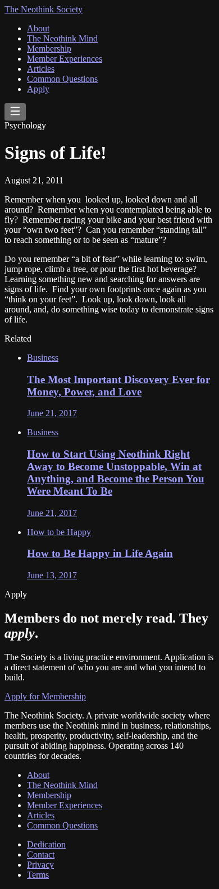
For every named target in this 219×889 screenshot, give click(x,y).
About (38, 28)
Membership (49, 48)
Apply (38, 89)
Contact (40, 854)
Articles (40, 68)
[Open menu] (15, 112)
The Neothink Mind (62, 38)
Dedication (46, 844)
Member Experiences (64, 58)
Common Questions (62, 79)
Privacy (40, 864)
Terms (38, 874)
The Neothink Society (43, 9)
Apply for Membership (45, 696)
